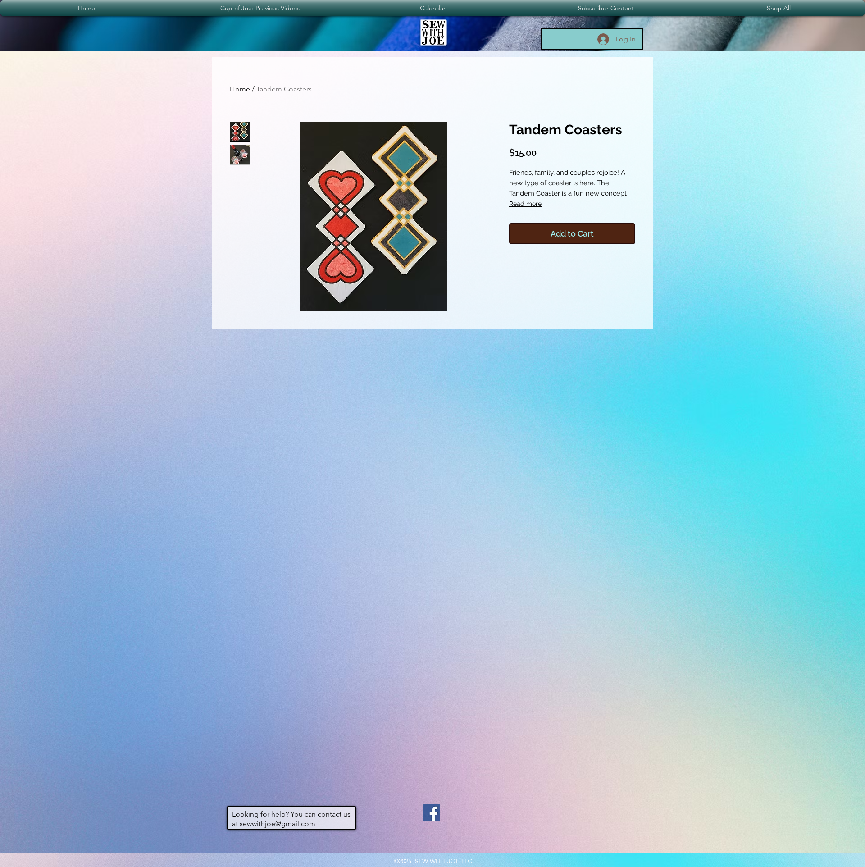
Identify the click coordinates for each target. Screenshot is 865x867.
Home (240, 89)
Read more (525, 203)
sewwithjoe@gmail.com (277, 823)
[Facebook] (431, 812)
